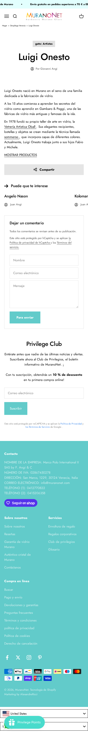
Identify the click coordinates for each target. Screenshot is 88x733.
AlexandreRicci (28, 694)
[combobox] (44, 713)
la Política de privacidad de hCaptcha (40, 240)
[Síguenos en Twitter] (18, 657)
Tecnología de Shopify (43, 690)
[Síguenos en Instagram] (29, 657)
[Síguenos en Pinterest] (40, 657)
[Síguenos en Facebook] (7, 657)
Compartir (47, 169)
